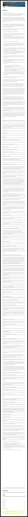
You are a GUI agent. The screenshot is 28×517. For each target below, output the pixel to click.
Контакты (4, 506)
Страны (4, 501)
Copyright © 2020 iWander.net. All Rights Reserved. (20, 515)
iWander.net (6, 2)
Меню (4, 7)
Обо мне (4, 504)
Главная (4, 499)
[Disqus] (14, 460)
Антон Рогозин (5, 12)
